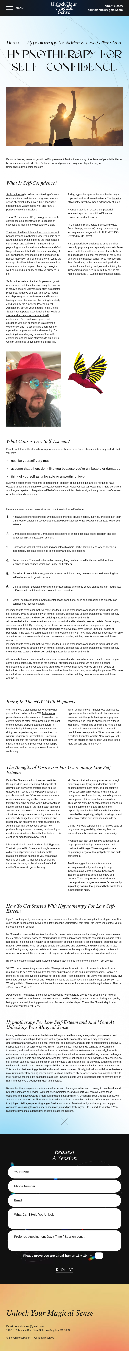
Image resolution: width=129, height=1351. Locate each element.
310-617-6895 (114, 6)
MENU (19, 7)
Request (64, 1270)
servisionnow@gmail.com (105, 9)
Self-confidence (15, 194)
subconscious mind (57, 659)
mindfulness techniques (105, 709)
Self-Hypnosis (52, 844)
